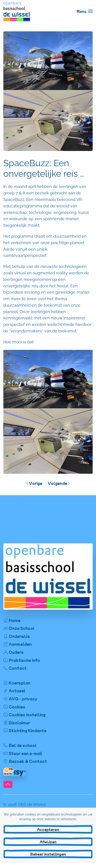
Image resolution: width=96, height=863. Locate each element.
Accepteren (48, 829)
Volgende (57, 483)
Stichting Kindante (27, 730)
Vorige (35, 483)
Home (14, 620)
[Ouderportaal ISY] (14, 771)
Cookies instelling (27, 714)
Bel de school (23, 745)
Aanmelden (20, 644)
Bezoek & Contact (28, 761)
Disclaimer (19, 722)
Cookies (17, 706)
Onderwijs (19, 636)
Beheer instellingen (48, 854)
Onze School (22, 628)
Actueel (17, 690)
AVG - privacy (23, 698)
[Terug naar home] (16, 11)
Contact (18, 668)
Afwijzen (48, 841)
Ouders (16, 652)
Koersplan (19, 682)
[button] (85, 11)
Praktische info (24, 660)
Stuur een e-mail (25, 753)
